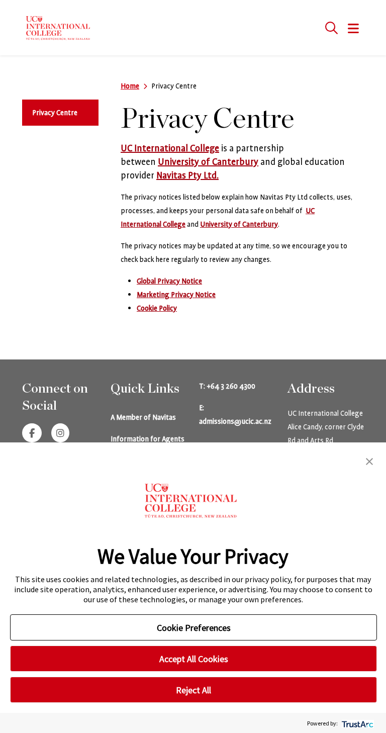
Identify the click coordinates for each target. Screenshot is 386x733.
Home (130, 86)
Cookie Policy (157, 308)
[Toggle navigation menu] (353, 29)
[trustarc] (356, 723)
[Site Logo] (59, 27)
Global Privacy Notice (169, 281)
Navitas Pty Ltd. (187, 175)
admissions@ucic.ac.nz (235, 421)
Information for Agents (147, 439)
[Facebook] (32, 434)
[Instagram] (60, 434)
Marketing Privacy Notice (176, 295)
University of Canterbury (208, 161)
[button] (369, 460)
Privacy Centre (54, 113)
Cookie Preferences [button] (194, 627)
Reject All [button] (193, 690)
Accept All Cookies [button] (193, 659)
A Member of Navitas (143, 417)
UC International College (170, 148)
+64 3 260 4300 (231, 386)
